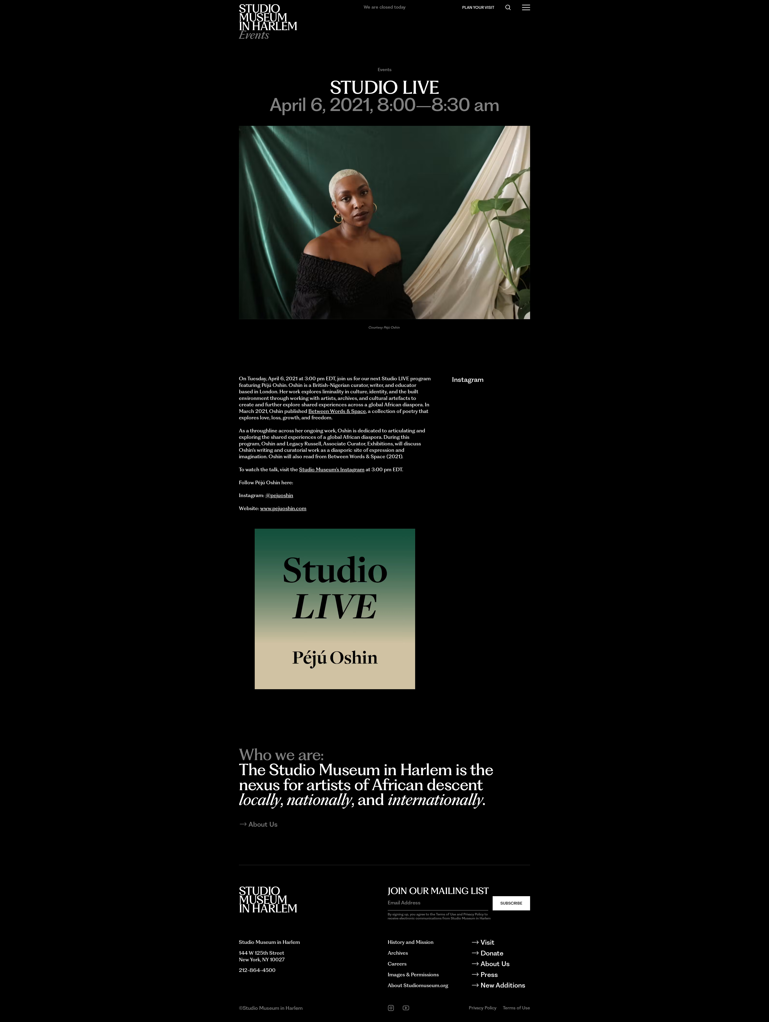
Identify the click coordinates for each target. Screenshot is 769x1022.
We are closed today (385, 7)
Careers (397, 964)
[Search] (508, 7)
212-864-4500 (257, 970)
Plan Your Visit (478, 7)
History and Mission (411, 942)
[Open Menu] (526, 7)
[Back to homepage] (268, 17)
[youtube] (406, 1008)
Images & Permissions (413, 975)
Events (385, 69)
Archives (398, 953)
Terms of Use (516, 1008)
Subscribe (511, 903)
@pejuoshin (279, 495)
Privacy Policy (482, 1008)
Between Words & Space (337, 411)
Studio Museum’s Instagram (331, 469)
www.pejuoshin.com (283, 508)
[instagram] (391, 1008)
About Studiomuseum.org (418, 985)
